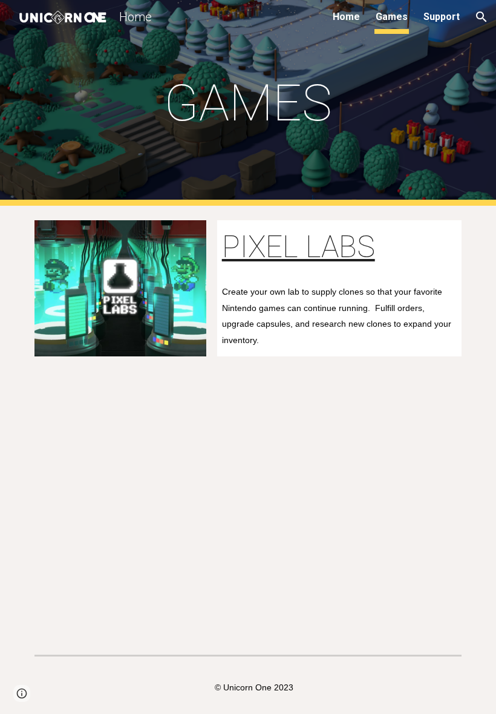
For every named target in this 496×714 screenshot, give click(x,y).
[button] (481, 16)
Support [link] (441, 16)
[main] (248, 103)
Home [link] (346, 16)
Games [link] (392, 16)
